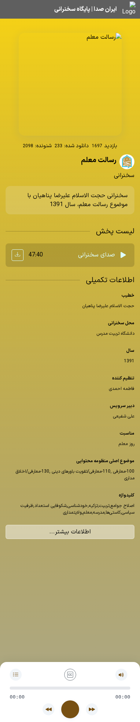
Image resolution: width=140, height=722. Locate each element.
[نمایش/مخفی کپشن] (70, 675)
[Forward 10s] (92, 709)
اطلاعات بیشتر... (70, 531)
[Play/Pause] (70, 709)
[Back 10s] (49, 709)
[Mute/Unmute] (121, 675)
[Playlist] (16, 675)
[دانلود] (18, 255)
